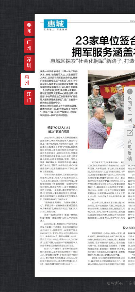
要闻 (29, 28)
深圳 (29, 62)
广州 (29, 45)
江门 (29, 97)
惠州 (27, 79)
